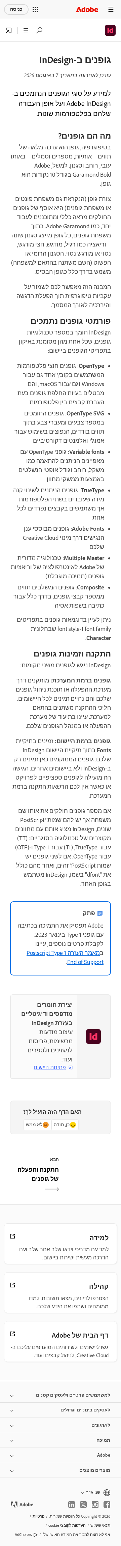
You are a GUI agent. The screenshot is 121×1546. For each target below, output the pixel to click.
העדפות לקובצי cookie (67, 1525)
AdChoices (23, 1534)
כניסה (16, 9)
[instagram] (95, 1504)
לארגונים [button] (100, 1425)
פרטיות (38, 1516)
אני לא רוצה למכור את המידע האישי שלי (76, 1534)
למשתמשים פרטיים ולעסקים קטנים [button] (73, 1395)
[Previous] (86, 1180)
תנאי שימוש (100, 1525)
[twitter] (83, 1504)
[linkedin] (71, 1504)
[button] (35, 9)
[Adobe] (87, 9)
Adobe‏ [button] (103, 1455)
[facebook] (107, 1504)
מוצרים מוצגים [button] (94, 1470)
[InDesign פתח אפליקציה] (8, 30)
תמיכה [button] (103, 1440)
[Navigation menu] (111, 9)
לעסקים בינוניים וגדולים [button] (85, 1410)
